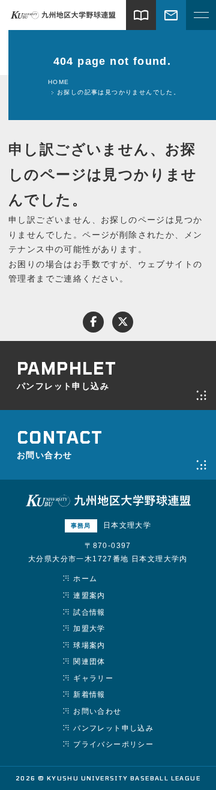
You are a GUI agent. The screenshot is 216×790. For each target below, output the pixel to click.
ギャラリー (93, 678)
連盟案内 (89, 595)
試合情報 (89, 612)
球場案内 (89, 645)
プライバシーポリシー (113, 744)
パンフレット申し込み (113, 728)
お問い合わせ (97, 711)
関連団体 (89, 661)
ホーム (85, 578)
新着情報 (89, 694)
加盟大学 (89, 628)
